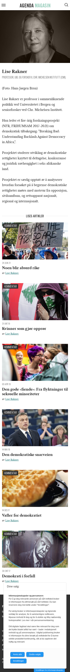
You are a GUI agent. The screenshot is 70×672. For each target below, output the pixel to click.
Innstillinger (18, 661)
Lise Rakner (12, 273)
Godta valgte (35, 654)
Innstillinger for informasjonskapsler (49, 670)
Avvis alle (17, 654)
